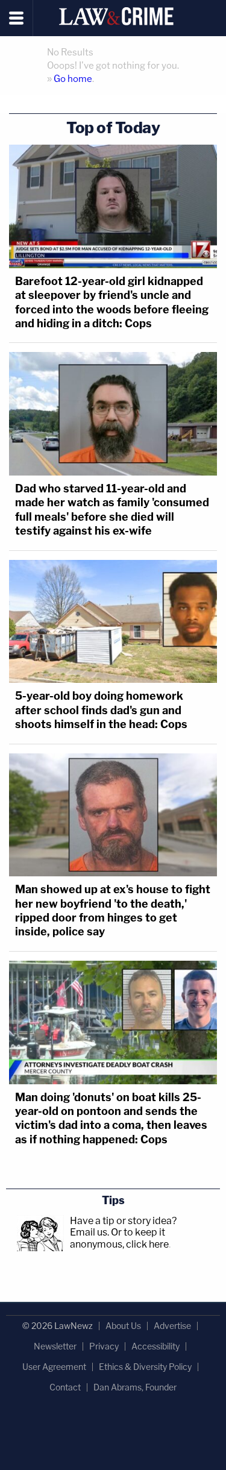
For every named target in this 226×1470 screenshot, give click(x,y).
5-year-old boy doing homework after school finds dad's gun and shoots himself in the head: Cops (101, 709)
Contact (65, 1387)
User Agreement (54, 1367)
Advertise (172, 1326)
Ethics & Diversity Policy (145, 1367)
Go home (73, 79)
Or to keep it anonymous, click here (119, 1238)
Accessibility (155, 1346)
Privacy (104, 1346)
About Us (123, 1326)
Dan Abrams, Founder (135, 1387)
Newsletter (55, 1346)
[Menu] (16, 18)
